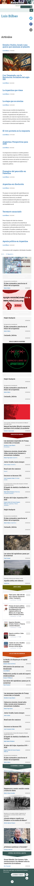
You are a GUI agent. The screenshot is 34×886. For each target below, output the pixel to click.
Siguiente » (11, 254)
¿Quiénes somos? (18, 875)
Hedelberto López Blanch (9, 445)
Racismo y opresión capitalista (17, 533)
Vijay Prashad (7, 558)
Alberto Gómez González (9, 793)
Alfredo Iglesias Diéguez (9, 823)
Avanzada (18, 5)
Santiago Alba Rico (8, 849)
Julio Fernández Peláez (9, 478)
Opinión (15, 457)
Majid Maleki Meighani (9, 491)
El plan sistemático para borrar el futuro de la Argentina (15, 284)
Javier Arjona (7, 464)
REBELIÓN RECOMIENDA (17, 434)
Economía (6, 447)
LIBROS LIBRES (17, 586)
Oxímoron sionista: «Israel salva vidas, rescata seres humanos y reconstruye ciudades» (15, 453)
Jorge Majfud (6, 670)
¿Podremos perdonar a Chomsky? (15, 847)
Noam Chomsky (17, 826)
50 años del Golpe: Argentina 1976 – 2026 (16, 499)
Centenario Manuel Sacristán (17, 402)
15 (6, 254)
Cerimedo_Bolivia (10, 335)
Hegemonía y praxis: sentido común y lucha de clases (16, 789)
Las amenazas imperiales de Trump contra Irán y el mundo (16, 442)
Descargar (28, 594)
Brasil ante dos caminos (12, 469)
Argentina (11, 503)
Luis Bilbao (6, 50)
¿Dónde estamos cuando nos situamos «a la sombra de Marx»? (15, 819)
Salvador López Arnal (9, 430)
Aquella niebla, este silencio (13, 581)
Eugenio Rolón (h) (8, 502)
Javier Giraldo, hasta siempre (14, 462)
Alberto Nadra (7, 288)
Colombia (12, 464)
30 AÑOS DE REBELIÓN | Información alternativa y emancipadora (17, 276)
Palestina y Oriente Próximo (12, 492)
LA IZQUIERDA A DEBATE (17, 765)
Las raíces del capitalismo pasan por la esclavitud (16, 555)
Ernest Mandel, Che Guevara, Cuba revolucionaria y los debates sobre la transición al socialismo (16, 861)
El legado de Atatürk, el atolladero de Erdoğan (16, 488)
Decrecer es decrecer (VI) (12, 476)
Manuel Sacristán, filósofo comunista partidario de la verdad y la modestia (17, 427)
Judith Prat (6, 583)
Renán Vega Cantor (8, 457)
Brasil (5, 471)
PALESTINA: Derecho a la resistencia (17, 375)
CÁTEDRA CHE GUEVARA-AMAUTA (17, 853)
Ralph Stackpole (9, 318)
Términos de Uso (14, 872)
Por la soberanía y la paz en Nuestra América (17, 313)
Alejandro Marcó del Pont (9, 663)
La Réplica (17, 689)
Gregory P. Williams (7, 677)
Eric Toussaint (7, 866)
